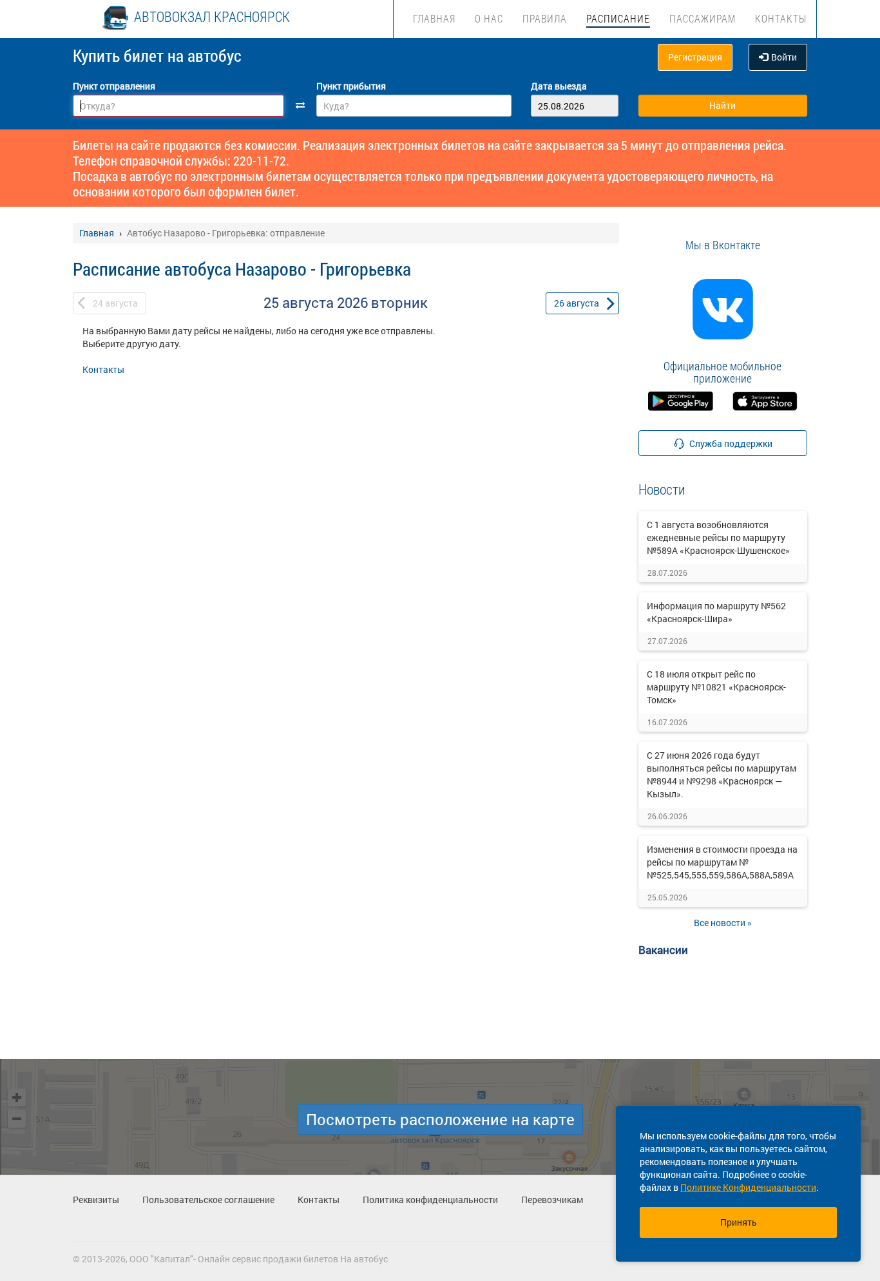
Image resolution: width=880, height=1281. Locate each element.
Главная (434, 18)
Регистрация (695, 57)
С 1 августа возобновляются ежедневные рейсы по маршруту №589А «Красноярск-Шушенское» (718, 537)
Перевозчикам (552, 1199)
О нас (489, 18)
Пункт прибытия (351, 86)
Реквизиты (96, 1199)
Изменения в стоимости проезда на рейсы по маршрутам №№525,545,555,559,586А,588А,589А (722, 862)
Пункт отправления (114, 86)
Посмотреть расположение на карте (440, 1119)
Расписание (618, 18)
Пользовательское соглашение (208, 1199)
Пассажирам (702, 18)
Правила (544, 18)
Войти (784, 57)
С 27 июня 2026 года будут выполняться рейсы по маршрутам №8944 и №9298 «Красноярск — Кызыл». (721, 774)
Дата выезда (559, 86)
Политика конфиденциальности (430, 1199)
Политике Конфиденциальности (748, 1187)
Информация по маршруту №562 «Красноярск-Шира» (716, 612)
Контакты (781, 18)
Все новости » (723, 922)
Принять (738, 1222)
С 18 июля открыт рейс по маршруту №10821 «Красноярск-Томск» (716, 687)
